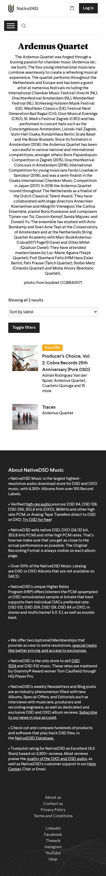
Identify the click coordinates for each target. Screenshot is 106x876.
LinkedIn (53, 829)
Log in (88, 8)
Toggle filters (24, 328)
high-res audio (38, 504)
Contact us (53, 804)
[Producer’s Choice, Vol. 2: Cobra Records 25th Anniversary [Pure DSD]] (25, 358)
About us (53, 798)
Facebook (53, 835)
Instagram (53, 847)
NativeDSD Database (34, 738)
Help (53, 859)
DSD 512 (31, 666)
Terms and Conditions (53, 816)
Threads (53, 841)
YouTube (53, 853)
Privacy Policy (53, 810)
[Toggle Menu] (11, 25)
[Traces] (25, 417)
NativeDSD (23, 8)
